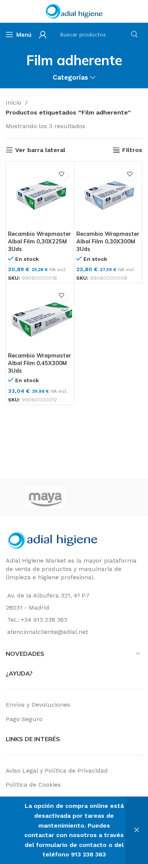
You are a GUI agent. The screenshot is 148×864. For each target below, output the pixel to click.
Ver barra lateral (40, 150)
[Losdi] (107, 497)
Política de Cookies (33, 784)
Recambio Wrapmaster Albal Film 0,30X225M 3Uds (39, 241)
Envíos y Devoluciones (38, 704)
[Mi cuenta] (42, 34)
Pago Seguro (24, 719)
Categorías (70, 77)
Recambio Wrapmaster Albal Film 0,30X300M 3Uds (107, 241)
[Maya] (39, 497)
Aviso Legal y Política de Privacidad (57, 770)
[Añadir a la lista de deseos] (61, 173)
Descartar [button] (136, 830)
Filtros (132, 150)
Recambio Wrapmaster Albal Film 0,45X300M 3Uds (39, 363)
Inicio (14, 102)
